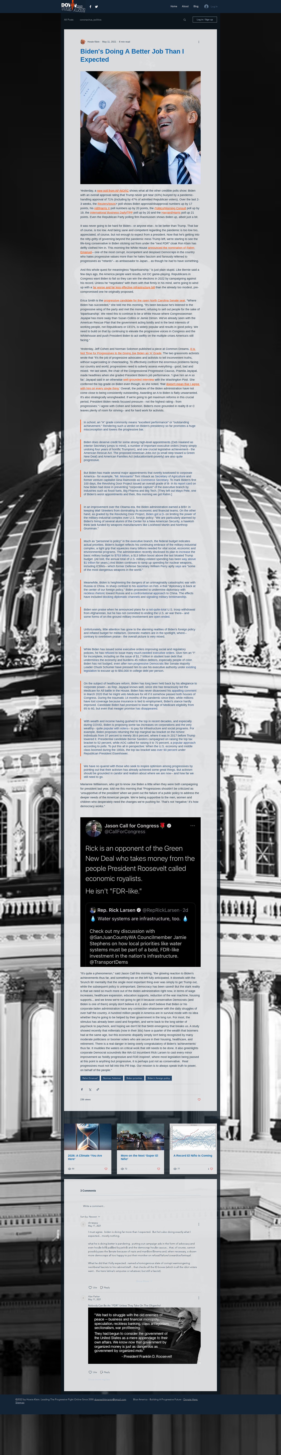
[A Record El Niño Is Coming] (193, 1137)
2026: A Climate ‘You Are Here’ (85, 1157)
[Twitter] (96, 7)
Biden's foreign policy (159, 1078)
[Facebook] (90, 7)
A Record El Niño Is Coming (193, 1155)
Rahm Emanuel (90, 1078)
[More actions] (199, 42)
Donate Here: (190, 1399)
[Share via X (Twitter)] (89, 1089)
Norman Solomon (112, 1078)
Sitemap (19, 1402)
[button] (184, 19)
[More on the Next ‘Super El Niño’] (140, 1137)
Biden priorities (134, 1078)
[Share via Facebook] (81, 1089)
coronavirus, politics (90, 19)
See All (213, 1117)
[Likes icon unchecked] (90, 1288)
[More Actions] (199, 1224)
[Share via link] (97, 1089)
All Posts (68, 19)
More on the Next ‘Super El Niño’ (139, 1157)
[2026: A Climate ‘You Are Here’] (87, 1137)
